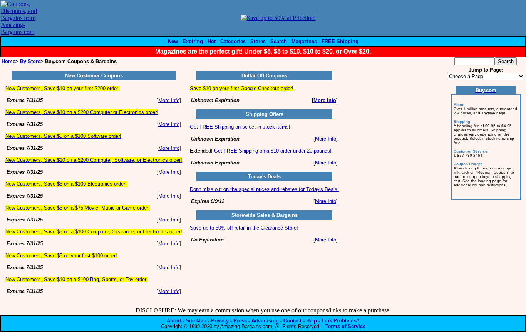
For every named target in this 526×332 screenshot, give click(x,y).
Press (240, 321)
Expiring (193, 41)
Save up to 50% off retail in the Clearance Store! (244, 228)
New (173, 41)
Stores (258, 41)
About (174, 321)
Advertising (265, 321)
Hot (212, 41)
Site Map (196, 321)
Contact (292, 321)
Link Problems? (341, 321)
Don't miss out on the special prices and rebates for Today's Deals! (264, 189)
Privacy (220, 321)
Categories (233, 41)
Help (311, 321)
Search (278, 41)
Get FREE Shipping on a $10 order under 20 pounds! (273, 151)
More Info (168, 100)
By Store (30, 61)
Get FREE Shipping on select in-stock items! (240, 127)
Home (8, 61)
